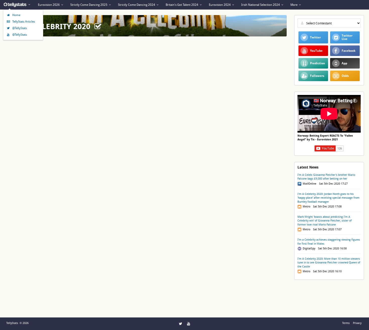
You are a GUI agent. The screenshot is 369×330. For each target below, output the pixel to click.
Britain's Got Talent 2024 (182, 5)
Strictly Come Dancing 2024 (137, 5)
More (294, 5)
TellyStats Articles (23, 21)
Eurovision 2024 (220, 5)
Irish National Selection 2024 (261, 5)
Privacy (357, 323)
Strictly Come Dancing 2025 (89, 5)
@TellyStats (19, 28)
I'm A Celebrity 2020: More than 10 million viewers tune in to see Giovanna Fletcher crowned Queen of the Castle (328, 262)
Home (16, 15)
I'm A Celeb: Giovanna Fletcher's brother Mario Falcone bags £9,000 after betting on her (326, 176)
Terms (346, 323)
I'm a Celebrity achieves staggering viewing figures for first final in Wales (328, 241)
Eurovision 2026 (49, 5)
